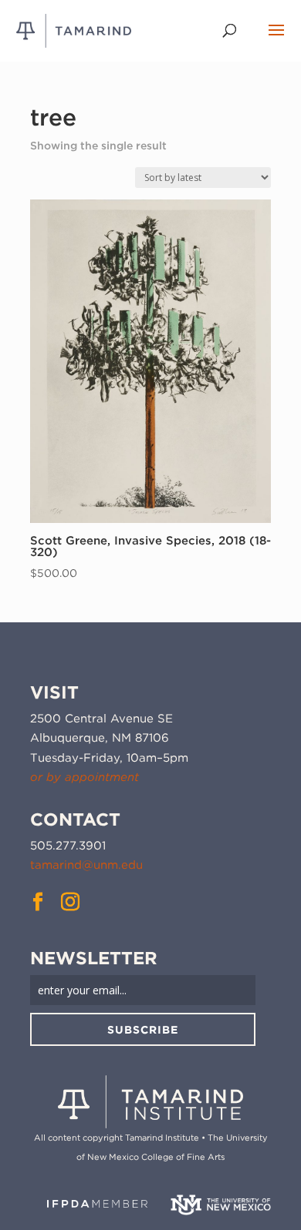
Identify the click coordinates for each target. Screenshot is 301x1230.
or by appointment (84, 777)
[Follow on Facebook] (37, 901)
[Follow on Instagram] (70, 901)
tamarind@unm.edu (86, 865)
